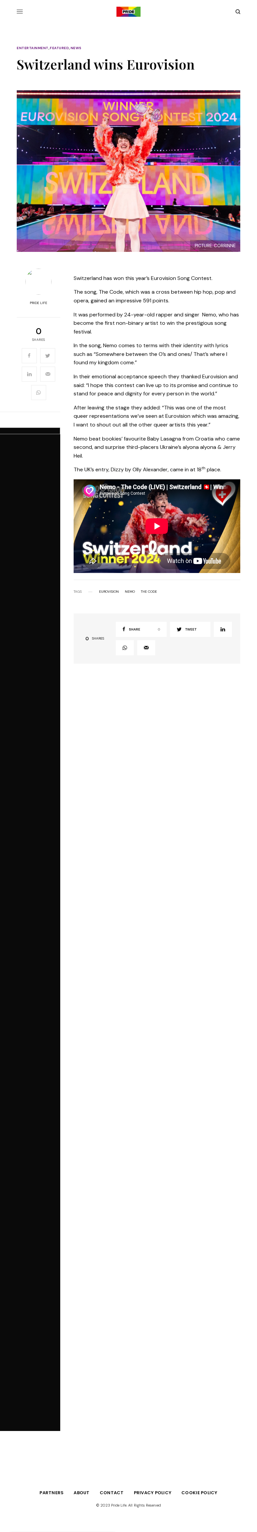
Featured (59, 48)
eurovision (109, 591)
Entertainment (33, 48)
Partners (51, 1493)
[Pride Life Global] (128, 12)
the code (149, 591)
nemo (130, 591)
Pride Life (38, 303)
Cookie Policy (199, 1493)
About (81, 1493)
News (76, 48)
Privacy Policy (153, 1493)
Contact (112, 1493)
